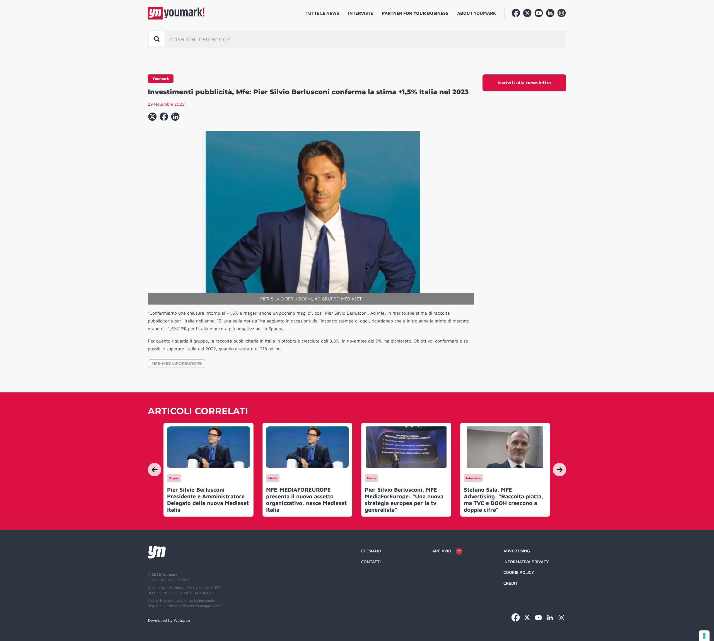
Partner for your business (415, 13)
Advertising (516, 550)
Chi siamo (371, 550)
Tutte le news (322, 13)
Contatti (371, 561)
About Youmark (476, 13)
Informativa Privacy (526, 561)
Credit (510, 583)
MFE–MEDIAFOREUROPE (176, 363)
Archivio (441, 550)
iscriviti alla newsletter (524, 82)
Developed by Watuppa (169, 620)
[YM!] (176, 13)
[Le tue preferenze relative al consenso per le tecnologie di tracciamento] (704, 635)
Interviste (360, 13)
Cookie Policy (518, 572)
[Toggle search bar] (157, 39)
